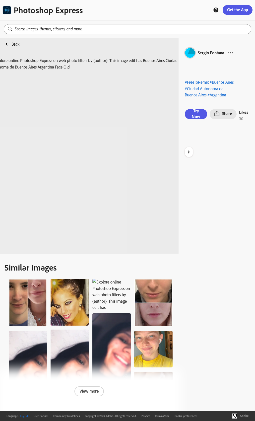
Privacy (145, 416)
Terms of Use (162, 416)
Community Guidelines (66, 416)
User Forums (41, 416)
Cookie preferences (186, 416)
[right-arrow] (189, 152)
